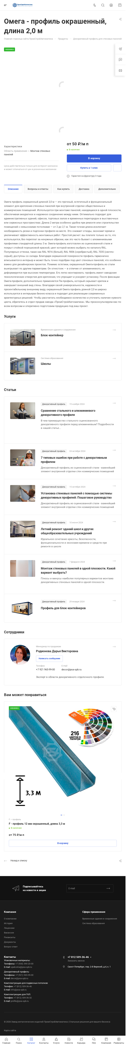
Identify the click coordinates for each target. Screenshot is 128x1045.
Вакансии (9, 932)
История (8, 923)
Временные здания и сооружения (99, 918)
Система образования (93, 923)
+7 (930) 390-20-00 (24, 963)
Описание (13, 189)
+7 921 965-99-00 (45, 669)
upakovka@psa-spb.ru (21, 967)
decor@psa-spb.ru (72, 669)
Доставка (84, 189)
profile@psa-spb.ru (20, 1001)
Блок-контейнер (52, 335)
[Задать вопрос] (117, 167)
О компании (10, 918)
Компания (10, 911)
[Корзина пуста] (120, 5)
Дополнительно (107, 189)
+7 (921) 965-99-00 (24, 975)
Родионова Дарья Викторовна (57, 651)
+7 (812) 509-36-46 (23, 986)
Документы (10, 942)
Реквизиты (9, 937)
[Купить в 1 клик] (113, 709)
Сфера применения (93, 911)
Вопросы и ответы (38, 189)
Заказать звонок (76, 960)
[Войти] (111, 5)
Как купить (63, 189)
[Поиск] (102, 5)
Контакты (10, 956)
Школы (46, 363)
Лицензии (9, 928)
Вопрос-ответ (11, 946)
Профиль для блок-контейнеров (63, 608)
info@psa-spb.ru (18, 989)
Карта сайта (10, 1030)
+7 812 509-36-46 (78, 957)
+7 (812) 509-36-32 (23, 997)
